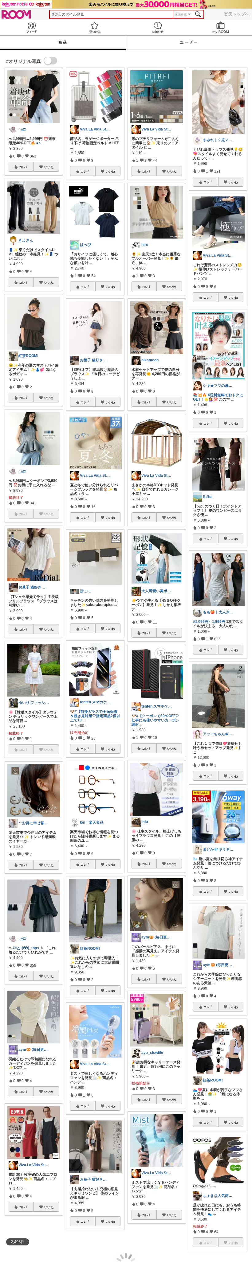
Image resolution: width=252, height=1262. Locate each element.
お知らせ (157, 27)
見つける (94, 27)
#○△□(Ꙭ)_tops (26, 948)
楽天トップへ (237, 14)
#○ (38, 143)
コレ (22, 167)
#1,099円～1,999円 (209, 621)
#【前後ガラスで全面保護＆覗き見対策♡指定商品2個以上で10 (95, 715)
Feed (31, 27)
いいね (48, 167)
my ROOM (220, 27)
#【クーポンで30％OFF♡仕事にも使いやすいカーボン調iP (155, 720)
